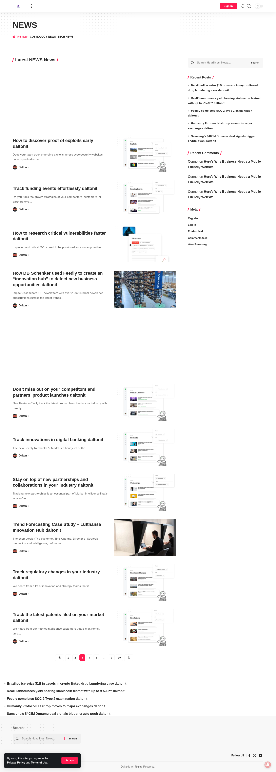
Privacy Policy (16, 762)
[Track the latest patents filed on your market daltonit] (145, 627)
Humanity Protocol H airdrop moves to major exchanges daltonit (56, 706)
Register (193, 218)
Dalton (23, 167)
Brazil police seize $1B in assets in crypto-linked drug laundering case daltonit (66, 683)
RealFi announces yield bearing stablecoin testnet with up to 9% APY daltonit (65, 691)
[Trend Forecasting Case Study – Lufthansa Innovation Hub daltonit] (145, 537)
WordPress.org (197, 244)
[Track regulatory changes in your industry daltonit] (145, 582)
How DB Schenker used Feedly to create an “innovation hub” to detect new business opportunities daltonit (58, 279)
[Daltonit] (19, 6)
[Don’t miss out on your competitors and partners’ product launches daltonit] (145, 402)
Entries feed (195, 231)
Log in (192, 224)
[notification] (243, 6)
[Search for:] (220, 63)
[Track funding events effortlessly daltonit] (145, 198)
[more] (32, 6)
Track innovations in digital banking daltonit (58, 439)
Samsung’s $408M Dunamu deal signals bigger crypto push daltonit (58, 713)
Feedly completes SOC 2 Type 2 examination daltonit (47, 698)
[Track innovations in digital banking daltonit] (145, 447)
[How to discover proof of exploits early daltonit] (145, 153)
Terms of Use (39, 762)
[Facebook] (250, 755)
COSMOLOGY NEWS (43, 36)
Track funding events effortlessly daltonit (55, 188)
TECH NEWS (66, 36)
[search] (249, 6)
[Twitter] (254, 755)
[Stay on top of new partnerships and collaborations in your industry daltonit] (145, 492)
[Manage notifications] (267, 764)
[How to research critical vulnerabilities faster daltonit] (145, 243)
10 (119, 657)
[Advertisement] (94, 97)
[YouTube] (260, 755)
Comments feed (198, 237)
